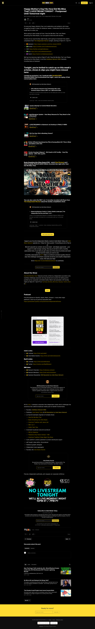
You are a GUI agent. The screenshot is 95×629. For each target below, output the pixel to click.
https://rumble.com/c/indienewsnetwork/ (45, 46)
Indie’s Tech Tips (33, 427)
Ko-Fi (41, 255)
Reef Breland (59, 162)
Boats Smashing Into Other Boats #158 (37, 162)
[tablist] (29, 548)
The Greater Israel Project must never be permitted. (39, 590)
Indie (28, 18)
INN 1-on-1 (31, 425)
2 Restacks (37, 529)
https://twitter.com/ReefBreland (42, 364)
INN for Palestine (33, 432)
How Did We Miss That (34, 417)
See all (26, 600)
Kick (69, 282)
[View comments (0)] (29, 23)
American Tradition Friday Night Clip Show (40, 437)
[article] (47, 572)
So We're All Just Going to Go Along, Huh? (36, 580)
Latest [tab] (29, 564)
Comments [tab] (27, 548)
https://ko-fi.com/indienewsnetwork (45, 260)
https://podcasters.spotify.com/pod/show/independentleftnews (42, 301)
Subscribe (84, 3)
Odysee (60, 282)
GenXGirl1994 (57, 75)
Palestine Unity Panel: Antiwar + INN (38, 434)
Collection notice (59, 619)
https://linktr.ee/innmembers (47, 372)
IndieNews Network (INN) (53, 59)
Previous (29, 539)
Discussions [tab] (33, 564)
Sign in (91, 3)
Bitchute (55, 282)
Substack (41, 626)
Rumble (50, 282)
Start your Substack (44, 623)
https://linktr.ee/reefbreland (41, 361)
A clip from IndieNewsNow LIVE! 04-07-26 (33, 573)
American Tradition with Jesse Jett (38, 422)
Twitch (65, 282)
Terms (53, 619)
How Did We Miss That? (31, 276)
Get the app (53, 623)
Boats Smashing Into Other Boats (37, 420)
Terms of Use (53, 523)
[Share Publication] (79, 3)
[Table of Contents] (1, 314)
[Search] (76, 3)
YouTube (44, 282)
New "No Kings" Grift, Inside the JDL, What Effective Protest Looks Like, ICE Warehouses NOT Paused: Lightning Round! (41, 569)
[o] (66, 571)
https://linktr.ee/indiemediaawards (50, 356)
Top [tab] (25, 564)
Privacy (50, 619)
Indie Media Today (37, 412)
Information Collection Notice (47, 524)
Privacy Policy (57, 524)
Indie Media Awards (39, 449)
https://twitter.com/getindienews (38, 49)
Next (67, 539)
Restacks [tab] (32, 548)
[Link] (22, 70)
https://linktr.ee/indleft (40, 353)
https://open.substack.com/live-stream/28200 (47, 44)
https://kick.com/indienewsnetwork (41, 51)
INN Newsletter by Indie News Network (52, 375)
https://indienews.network (47, 370)
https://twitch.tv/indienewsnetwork (42, 54)
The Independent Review (41, 41)
